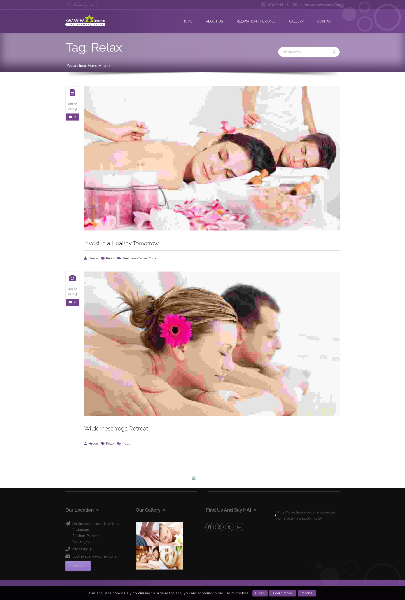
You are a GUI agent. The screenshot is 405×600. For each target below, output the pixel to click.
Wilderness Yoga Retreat (116, 428)
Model (307, 593)
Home (92, 66)
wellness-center (135, 258)
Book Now (78, 566)
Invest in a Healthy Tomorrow (121, 243)
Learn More (282, 593)
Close (260, 593)
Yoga (152, 258)
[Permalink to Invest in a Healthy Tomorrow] (212, 158)
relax (106, 66)
